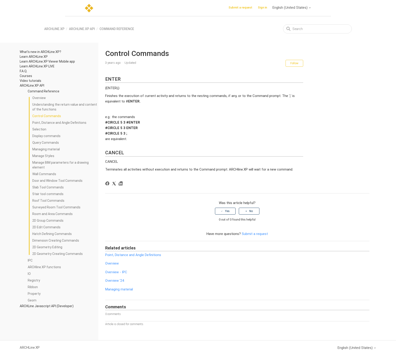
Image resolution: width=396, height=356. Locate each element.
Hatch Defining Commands (52, 234)
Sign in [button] (262, 7)
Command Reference (116, 29)
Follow (294, 63)
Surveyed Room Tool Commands (56, 207)
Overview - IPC (116, 272)
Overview (39, 98)
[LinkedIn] (121, 184)
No (251, 211)
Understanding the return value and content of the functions (64, 107)
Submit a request (240, 7)
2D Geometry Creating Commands (57, 254)
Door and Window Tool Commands (57, 180)
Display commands (46, 136)
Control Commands (46, 116)
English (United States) (290, 8)
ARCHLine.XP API (82, 29)
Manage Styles (43, 156)
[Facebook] (108, 184)
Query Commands (45, 142)
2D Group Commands (47, 220)
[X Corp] (115, 184)
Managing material (46, 149)
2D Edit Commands (46, 227)
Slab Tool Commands (48, 187)
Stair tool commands (47, 194)
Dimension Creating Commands (55, 240)
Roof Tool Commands (48, 200)
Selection (39, 129)
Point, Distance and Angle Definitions (59, 122)
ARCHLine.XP (54, 29)
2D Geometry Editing (47, 247)
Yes (227, 211)
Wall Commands (44, 174)
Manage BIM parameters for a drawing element (60, 165)
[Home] (89, 8)
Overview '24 (114, 281)
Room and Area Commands (52, 214)
